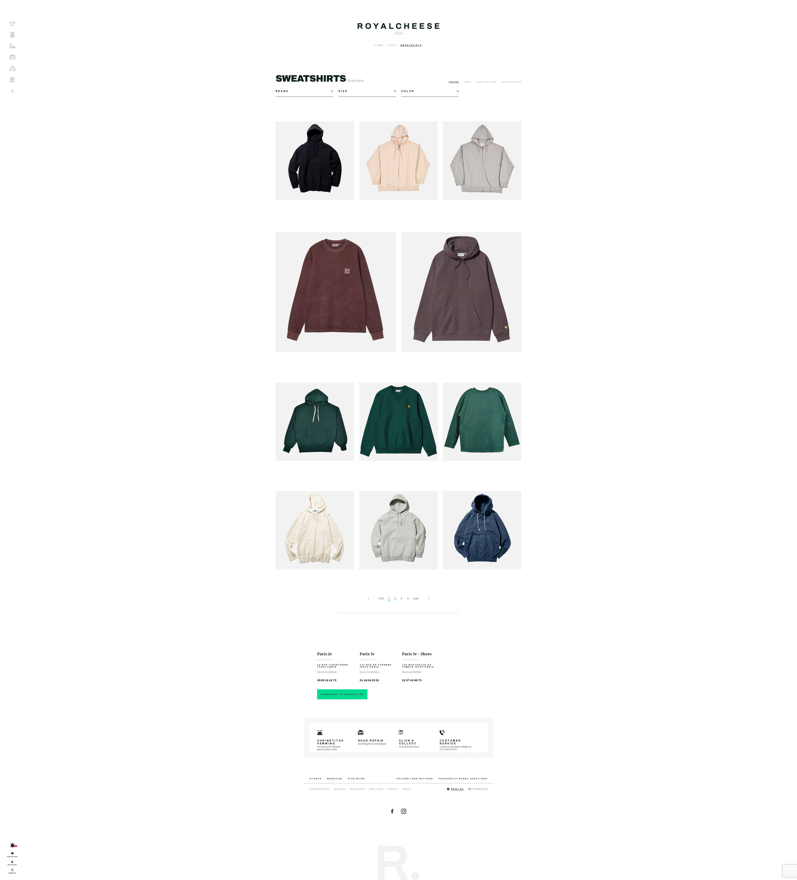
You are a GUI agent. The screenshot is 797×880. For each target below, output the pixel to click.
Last (416, 598)
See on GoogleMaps (327, 671)
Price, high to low (486, 82)
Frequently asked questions (463, 779)
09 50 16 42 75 (326, 680)
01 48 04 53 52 (369, 680)
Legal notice (339, 789)
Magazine (334, 779)
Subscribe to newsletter (342, 694)
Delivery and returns (415, 779)
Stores (315, 779)
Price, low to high (512, 82)
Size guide (356, 779)
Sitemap (406, 789)
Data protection (357, 789)
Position (454, 82)
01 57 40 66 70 (412, 680)
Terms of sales (376, 789)
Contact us (393, 789)
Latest (467, 82)
